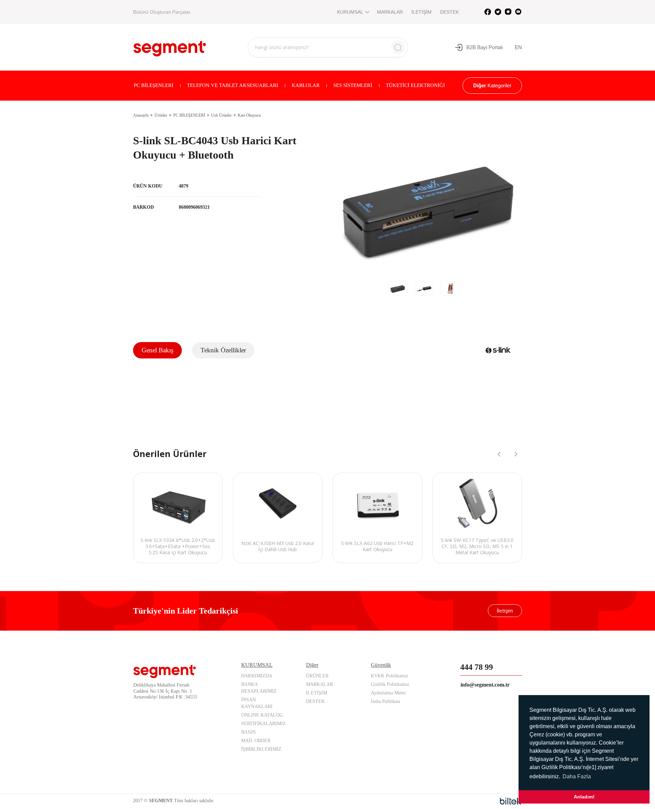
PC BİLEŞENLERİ (153, 85)
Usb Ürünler (221, 115)
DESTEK (449, 12)
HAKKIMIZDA (256, 675)
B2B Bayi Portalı (484, 47)
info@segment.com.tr (485, 685)
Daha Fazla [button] (577, 776)
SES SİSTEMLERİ (352, 85)
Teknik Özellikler (223, 350)
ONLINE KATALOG (262, 715)
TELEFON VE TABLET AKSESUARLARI (232, 85)
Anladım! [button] (584, 796)
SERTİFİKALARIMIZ (263, 723)
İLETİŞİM (421, 12)
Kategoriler (492, 85)
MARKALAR (390, 12)
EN (518, 47)
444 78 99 (476, 667)
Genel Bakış (157, 350)
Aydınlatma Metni (388, 692)
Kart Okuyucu (249, 115)
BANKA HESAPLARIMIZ (259, 688)
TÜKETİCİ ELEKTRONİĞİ (415, 85)
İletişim (505, 610)
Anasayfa (140, 115)
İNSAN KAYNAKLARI (257, 703)
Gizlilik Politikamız (390, 684)
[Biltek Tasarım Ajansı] (511, 801)
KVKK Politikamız (389, 675)
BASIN (248, 732)
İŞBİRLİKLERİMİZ (261, 749)
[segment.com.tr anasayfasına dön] (169, 46)
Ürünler (161, 115)
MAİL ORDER (256, 740)
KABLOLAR (306, 85)
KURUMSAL (350, 12)
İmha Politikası (385, 701)
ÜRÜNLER (317, 675)
